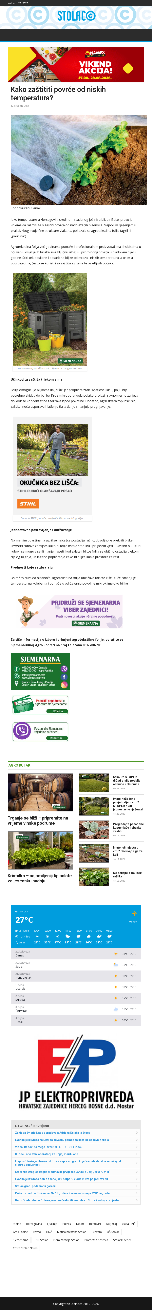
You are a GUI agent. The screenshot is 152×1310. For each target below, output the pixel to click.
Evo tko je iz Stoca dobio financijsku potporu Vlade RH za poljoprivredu (61, 1179)
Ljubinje (52, 1224)
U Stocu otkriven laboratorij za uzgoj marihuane (46, 1154)
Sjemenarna (20, 1240)
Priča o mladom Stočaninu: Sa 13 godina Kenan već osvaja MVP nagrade (62, 1193)
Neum (80, 1224)
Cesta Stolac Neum (25, 1248)
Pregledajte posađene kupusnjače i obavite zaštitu (128, 827)
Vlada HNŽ (128, 1224)
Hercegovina (34, 1224)
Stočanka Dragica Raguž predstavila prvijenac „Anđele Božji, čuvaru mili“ (62, 1171)
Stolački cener (122, 1240)
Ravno (37, 1232)
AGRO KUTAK (19, 765)
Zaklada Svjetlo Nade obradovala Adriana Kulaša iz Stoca (52, 1132)
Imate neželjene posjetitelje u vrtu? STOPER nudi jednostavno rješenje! (128, 804)
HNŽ (49, 1232)
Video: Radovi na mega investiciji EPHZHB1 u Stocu (48, 1147)
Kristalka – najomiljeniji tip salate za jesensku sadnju (40, 878)
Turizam (96, 1232)
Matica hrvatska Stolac (71, 1232)
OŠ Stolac (113, 1232)
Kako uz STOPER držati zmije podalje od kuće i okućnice (127, 780)
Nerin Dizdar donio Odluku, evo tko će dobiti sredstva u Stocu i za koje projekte (67, 1200)
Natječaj (111, 1224)
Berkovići (95, 1224)
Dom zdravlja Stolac (66, 1240)
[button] (21, 936)
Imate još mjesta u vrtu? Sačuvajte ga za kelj (127, 851)
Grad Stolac (20, 1232)
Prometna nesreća (96, 1240)
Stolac (17, 1224)
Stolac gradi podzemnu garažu (35, 1186)
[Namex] (76, 64)
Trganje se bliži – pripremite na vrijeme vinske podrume (38, 821)
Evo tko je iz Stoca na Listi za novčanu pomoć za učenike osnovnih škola (62, 1139)
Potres (66, 1224)
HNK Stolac (40, 1240)
